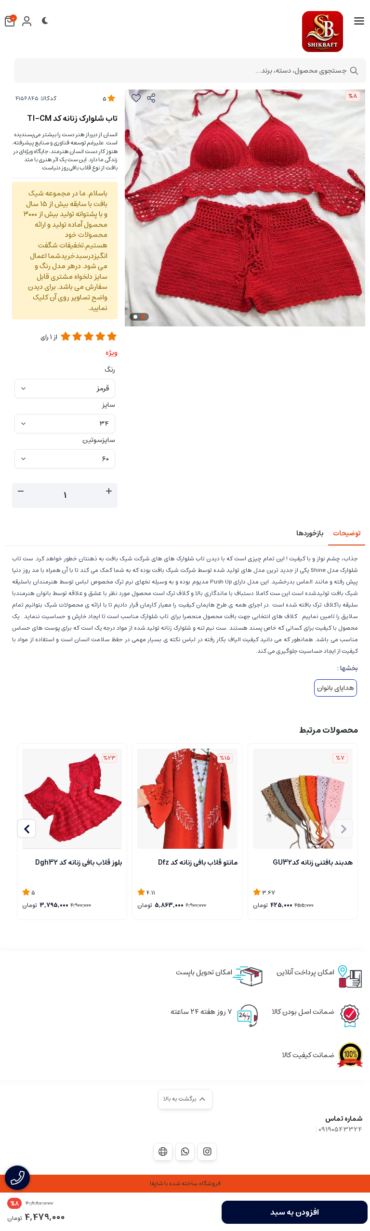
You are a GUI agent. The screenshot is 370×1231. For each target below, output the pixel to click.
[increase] (109, 491)
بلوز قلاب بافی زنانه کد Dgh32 (78, 862)
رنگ (110, 370)
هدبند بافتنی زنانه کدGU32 (313, 862)
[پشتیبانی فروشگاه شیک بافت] (185, 1151)
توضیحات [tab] (346, 533)
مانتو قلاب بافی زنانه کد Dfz (197, 862)
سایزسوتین (98, 440)
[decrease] (20, 491)
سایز (108, 405)
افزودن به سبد (294, 1212)
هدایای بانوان (335, 688)
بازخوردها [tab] (309, 533)
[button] (26, 828)
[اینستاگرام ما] (207, 1151)
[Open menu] (359, 21)
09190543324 (340, 1129)
